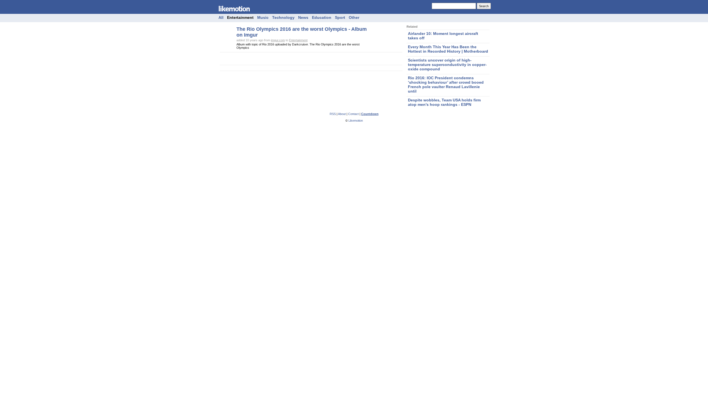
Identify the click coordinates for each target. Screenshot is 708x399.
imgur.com (278, 40)
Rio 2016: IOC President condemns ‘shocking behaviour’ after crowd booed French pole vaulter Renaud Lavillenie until (446, 84)
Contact (353, 114)
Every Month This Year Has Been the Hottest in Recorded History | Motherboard (448, 49)
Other (354, 17)
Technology (283, 17)
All (220, 17)
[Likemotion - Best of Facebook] (238, 12)
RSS (333, 114)
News (303, 17)
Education (321, 17)
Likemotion (355, 120)
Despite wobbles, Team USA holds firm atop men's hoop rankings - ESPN (444, 102)
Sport (340, 17)
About (342, 114)
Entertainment (240, 17)
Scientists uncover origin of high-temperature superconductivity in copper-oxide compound (447, 64)
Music (263, 17)
